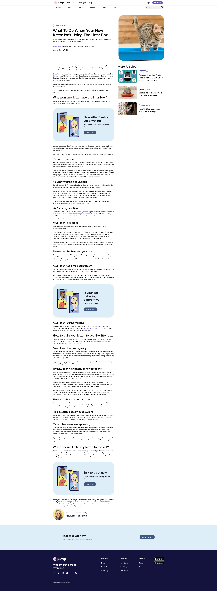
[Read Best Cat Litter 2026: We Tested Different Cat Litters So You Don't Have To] (128, 76)
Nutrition (104, 7)
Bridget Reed (57, 46)
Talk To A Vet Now (90, 309)
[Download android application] (159, 563)
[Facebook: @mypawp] (54, 573)
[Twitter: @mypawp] (58, 573)
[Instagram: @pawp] (63, 573)
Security (79, 579)
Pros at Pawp (67, 504)
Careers (142, 563)
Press (141, 567)
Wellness (92, 7)
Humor (115, 7)
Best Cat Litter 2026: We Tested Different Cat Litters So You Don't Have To (151, 77)
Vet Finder (124, 571)
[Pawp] (59, 2)
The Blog (123, 567)
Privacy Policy (66, 579)
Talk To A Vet (89, 132)
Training (81, 7)
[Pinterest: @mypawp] (67, 573)
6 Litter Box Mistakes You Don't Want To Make (150, 94)
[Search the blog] (162, 7)
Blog (90, 2)
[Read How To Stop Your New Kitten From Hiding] (128, 108)
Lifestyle (70, 7)
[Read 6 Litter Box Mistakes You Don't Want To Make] (128, 92)
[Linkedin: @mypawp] (75, 573)
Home (103, 563)
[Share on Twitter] (63, 50)
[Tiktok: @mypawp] (71, 573)
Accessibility (73, 579)
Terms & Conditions (57, 579)
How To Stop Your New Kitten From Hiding (149, 110)
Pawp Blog (58, 7)
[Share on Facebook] (60, 50)
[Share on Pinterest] (67, 50)
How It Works (70, 2)
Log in (148, 2)
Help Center (124, 563)
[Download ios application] (159, 559)
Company (81, 2)
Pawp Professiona (75, 343)
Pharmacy (104, 571)
